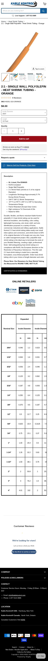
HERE (23, 620)
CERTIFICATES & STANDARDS (15, 271)
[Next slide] (45, 77)
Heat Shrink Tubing (15, 21)
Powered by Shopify (24, 657)
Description (8, 176)
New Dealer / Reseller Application (16, 649)
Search (14, 647)
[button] (5, 77)
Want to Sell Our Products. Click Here (21, 165)
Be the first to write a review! (24, 552)
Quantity (4, 126)
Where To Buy (35, 649)
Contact (22, 647)
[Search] (43, 10)
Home (3, 21)
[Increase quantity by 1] (21, 131)
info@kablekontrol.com (17, 595)
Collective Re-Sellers (24, 652)
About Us (30, 647)
